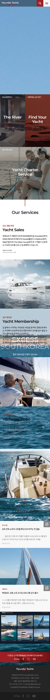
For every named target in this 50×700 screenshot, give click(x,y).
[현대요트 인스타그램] (28, 659)
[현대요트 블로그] (16, 659)
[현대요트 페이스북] (23, 659)
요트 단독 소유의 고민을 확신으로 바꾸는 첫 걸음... (21, 529)
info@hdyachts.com (34, 684)
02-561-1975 (17, 684)
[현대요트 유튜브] (34, 659)
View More (10, 127)
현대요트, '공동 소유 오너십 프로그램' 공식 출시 (20, 593)
